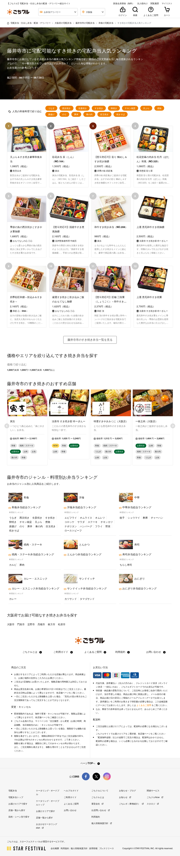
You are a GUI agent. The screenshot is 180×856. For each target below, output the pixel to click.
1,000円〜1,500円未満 (31, 369)
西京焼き (66, 108)
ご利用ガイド (61, 652)
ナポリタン (71, 526)
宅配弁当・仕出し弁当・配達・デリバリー (31, 22)
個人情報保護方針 (100, 823)
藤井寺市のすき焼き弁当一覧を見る (90, 340)
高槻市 (41, 624)
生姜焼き (82, 108)
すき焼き (99, 108)
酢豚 (145, 517)
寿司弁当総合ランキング (136, 554)
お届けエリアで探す (17, 803)
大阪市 (10, 624)
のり (64, 114)
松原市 (61, 624)
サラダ (81, 522)
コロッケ (69, 522)
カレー (13, 598)
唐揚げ (51, 114)
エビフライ (71, 517)
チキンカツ (107, 522)
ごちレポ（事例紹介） (130, 803)
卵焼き (114, 108)
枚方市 (51, 624)
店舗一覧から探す (16, 810)
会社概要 (55, 848)
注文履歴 (54, 721)
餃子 (122, 517)
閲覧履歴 (154, 3)
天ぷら (146, 108)
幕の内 (89, 114)
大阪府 (12, 615)
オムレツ (100, 517)
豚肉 (22, 564)
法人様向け (142, 3)
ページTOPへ (88, 763)
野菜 (107, 526)
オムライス (86, 517)
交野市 (31, 624)
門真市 (21, 624)
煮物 (159, 108)
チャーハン (157, 517)
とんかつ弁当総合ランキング (83, 554)
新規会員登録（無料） (123, 3)
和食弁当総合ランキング (26, 507)
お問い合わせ (154, 652)
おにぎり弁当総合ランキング (139, 588)
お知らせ (123, 797)
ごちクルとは (30, 652)
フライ (98, 526)
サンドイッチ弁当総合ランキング (86, 588)
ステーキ (93, 522)
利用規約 (120, 652)
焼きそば (120, 114)
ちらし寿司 (126, 564)
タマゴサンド (87, 598)
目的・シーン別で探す (19, 816)
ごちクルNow (153, 797)
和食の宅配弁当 (106, 22)
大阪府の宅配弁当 (63, 22)
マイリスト (167, 3)
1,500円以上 (49, 369)
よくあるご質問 (93, 652)
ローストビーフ (73, 530)
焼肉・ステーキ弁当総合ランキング (32, 554)
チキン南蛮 (130, 108)
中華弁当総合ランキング (136, 507)
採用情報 (93, 848)
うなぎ (51, 108)
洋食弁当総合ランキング (81, 507)
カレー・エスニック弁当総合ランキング (35, 588)
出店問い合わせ (99, 810)
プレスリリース (106, 848)
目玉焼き (104, 114)
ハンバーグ (86, 526)
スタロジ (151, 803)
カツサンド (71, 598)
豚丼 (76, 114)
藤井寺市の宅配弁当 (85, 22)
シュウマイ (134, 517)
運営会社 (95, 803)
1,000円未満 (13, 369)
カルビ (13, 564)
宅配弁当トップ (15, 797)
